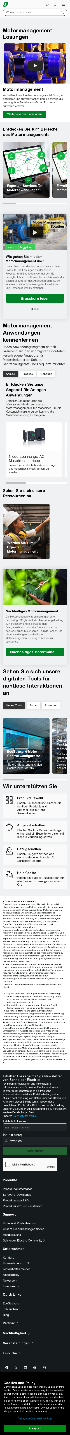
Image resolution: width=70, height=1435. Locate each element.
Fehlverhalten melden (16, 1269)
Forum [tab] (33, 705)
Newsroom (10, 1280)
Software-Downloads (17, 1194)
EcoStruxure (11, 1303)
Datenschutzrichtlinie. (25, 1116)
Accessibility (11, 1275)
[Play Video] (35, 232)
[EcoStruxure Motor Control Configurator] (26, 746)
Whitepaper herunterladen (24, 114)
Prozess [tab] (27, 374)
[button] (35, 232)
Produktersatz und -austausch (22, 1206)
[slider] (35, 203)
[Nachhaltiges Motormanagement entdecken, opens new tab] (35, 652)
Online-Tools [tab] (14, 705)
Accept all (35, 1428)
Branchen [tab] (51, 705)
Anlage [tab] (10, 374)
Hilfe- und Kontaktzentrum (20, 1223)
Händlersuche (12, 1234)
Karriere (8, 1257)
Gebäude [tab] (46, 374)
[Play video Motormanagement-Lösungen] (35, 65)
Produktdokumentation (17, 1189)
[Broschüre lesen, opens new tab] (35, 298)
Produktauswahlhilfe (16, 1200)
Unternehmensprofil (16, 1263)
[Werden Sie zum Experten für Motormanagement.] (26, 531)
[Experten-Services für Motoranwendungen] (26, 170)
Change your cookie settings (35, 1418)
